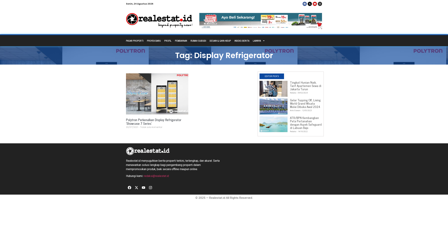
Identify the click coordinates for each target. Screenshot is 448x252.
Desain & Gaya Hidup (220, 41)
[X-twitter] (310, 4)
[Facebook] (305, 4)
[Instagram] (320, 4)
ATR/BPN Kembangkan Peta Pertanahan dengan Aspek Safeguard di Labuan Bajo (306, 122)
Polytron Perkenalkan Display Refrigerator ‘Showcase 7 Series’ (153, 121)
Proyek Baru (154, 41)
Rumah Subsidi (198, 41)
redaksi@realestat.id (156, 176)
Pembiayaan (181, 41)
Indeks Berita (241, 41)
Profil (168, 41)
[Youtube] (315, 4)
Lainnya (257, 41)
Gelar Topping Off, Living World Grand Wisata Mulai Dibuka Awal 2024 (305, 103)
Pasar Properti (135, 41)
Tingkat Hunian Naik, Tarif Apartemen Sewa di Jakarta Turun (305, 86)
